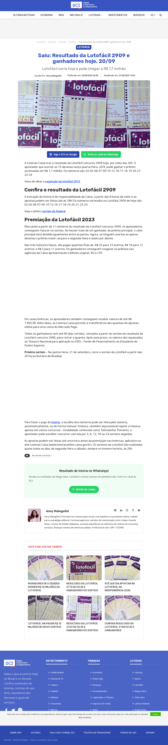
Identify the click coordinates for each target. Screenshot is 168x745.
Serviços (139, 15)
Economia (47, 15)
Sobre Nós (15, 732)
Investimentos (117, 15)
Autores (36, 732)
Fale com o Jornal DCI (62, 732)
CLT (152, 15)
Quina (138, 678)
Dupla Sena (140, 709)
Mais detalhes (85, 717)
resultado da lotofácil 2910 (62, 181)
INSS (61, 15)
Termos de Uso (128, 732)
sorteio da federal (53, 211)
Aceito (155, 714)
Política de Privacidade (97, 732)
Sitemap (150, 732)
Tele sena (140, 697)
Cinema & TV (57, 678)
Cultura (54, 684)
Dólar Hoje (98, 678)
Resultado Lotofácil (41, 456)
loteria (55, 422)
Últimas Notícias (24, 15)
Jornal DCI (41, 42)
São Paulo (76, 15)
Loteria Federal (142, 703)
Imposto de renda (102, 703)
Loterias (94, 15)
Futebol (54, 691)
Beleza (54, 709)
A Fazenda (56, 703)
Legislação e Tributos (103, 697)
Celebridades (57, 672)
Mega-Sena (140, 691)
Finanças (52, 42)
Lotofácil (72, 42)
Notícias (54, 697)
